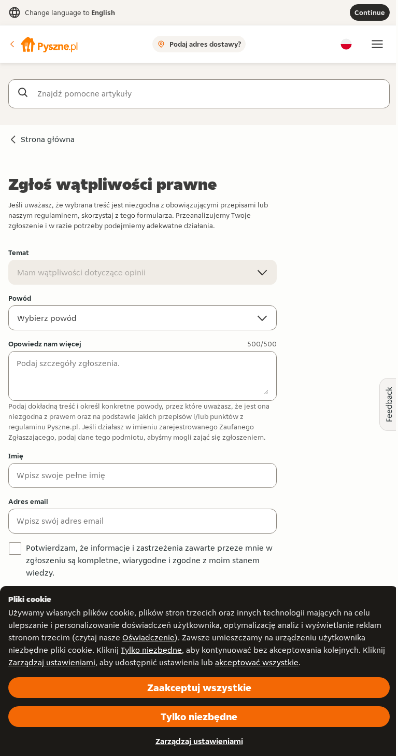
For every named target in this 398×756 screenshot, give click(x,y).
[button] (43, 44)
